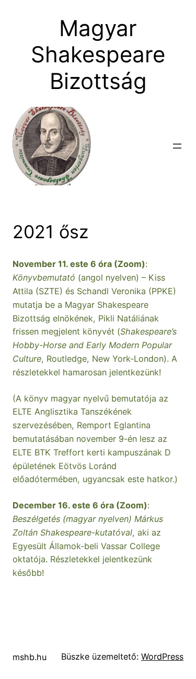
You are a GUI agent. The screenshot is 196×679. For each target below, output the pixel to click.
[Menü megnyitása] (177, 146)
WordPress (162, 656)
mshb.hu (30, 657)
